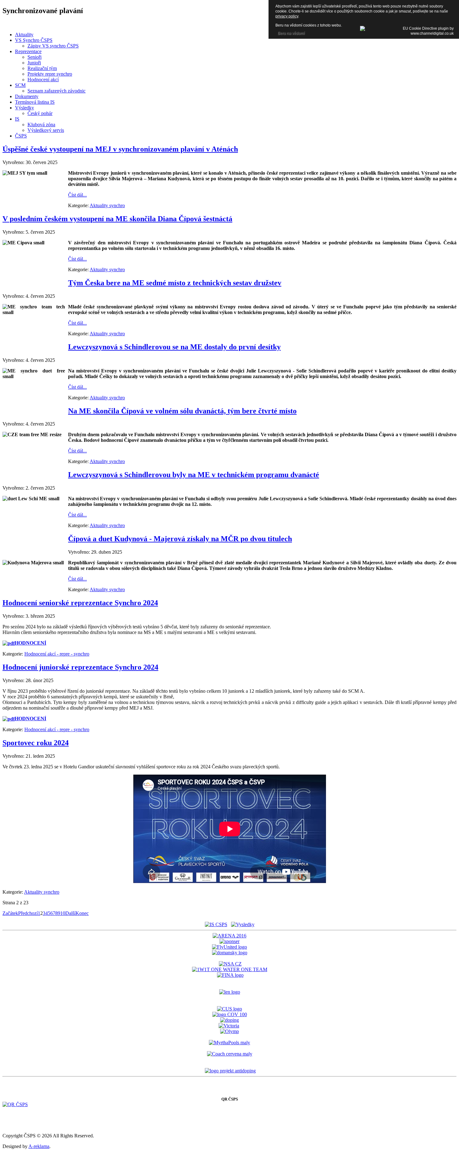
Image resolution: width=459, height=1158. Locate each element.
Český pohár (39, 113)
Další (70, 913)
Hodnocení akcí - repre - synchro (56, 653)
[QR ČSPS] (15, 1104)
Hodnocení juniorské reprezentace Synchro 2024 (80, 667)
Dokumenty (26, 96)
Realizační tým (42, 68)
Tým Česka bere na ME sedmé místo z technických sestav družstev (174, 283)
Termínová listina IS (35, 102)
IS (17, 119)
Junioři (34, 62)
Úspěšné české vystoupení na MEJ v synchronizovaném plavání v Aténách (120, 149)
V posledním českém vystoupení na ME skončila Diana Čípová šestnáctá (117, 219)
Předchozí (28, 913)
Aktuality (24, 34)
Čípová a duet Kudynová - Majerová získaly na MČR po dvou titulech (180, 539)
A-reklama (38, 1146)
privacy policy (286, 16)
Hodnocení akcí (43, 79)
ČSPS (21, 135)
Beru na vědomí (291, 33)
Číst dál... (77, 194)
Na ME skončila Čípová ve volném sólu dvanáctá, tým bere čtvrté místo (182, 411)
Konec (82, 913)
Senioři (34, 57)
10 (62, 913)
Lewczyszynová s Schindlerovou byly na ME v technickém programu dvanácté (193, 475)
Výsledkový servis (45, 130)
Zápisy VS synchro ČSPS (53, 45)
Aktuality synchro (107, 205)
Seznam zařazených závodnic (56, 90)
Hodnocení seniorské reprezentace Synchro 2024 (80, 603)
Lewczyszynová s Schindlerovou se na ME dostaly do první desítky (174, 347)
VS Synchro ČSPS (33, 40)
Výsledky (24, 107)
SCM (20, 85)
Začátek (10, 913)
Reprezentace (28, 51)
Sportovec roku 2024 (35, 743)
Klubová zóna (41, 124)
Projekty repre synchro (49, 74)
